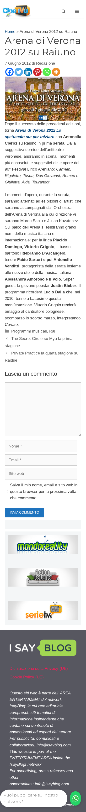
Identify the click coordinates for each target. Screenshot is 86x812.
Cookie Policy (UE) (27, 677)
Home (10, 31)
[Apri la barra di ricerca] (63, 12)
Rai (52, 331)
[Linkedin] (28, 72)
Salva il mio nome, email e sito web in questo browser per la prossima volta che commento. (43, 491)
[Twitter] (19, 72)
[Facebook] (9, 72)
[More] (56, 72)
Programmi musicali (29, 331)
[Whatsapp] (47, 72)
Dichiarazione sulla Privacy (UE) (39, 668)
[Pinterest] (37, 72)
